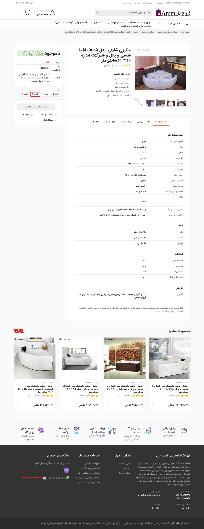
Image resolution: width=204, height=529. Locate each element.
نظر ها (95, 122)
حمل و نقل (110, 122)
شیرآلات (56, 22)
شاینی (46, 62)
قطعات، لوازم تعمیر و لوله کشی (136, 26)
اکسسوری (97, 22)
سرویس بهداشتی (115, 22)
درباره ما (159, 3)
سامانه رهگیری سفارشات (87, 478)
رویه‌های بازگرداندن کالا (89, 473)
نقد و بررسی (143, 122)
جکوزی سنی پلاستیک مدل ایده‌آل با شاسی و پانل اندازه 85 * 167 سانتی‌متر (80, 389)
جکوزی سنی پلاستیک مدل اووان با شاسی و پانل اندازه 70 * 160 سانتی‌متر (170, 389)
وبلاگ (137, 3)
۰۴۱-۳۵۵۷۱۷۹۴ (183, 498)
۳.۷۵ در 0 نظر (110, 65)
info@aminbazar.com (177, 3)
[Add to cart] (154, 405)
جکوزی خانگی (147, 32)
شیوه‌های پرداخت (91, 468)
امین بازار (185, 32)
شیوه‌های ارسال (92, 463)
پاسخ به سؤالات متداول (88, 483)
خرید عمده (126, 3)
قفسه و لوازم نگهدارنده (76, 22)
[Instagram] (66, 470)
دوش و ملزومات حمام (140, 22)
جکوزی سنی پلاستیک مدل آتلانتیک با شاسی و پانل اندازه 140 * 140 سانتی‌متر (35, 389)
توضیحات (126, 122)
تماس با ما (147, 3)
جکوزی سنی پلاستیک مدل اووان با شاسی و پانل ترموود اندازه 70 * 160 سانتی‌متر (125, 389)
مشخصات (160, 122)
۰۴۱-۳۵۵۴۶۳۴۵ (22, 3)
